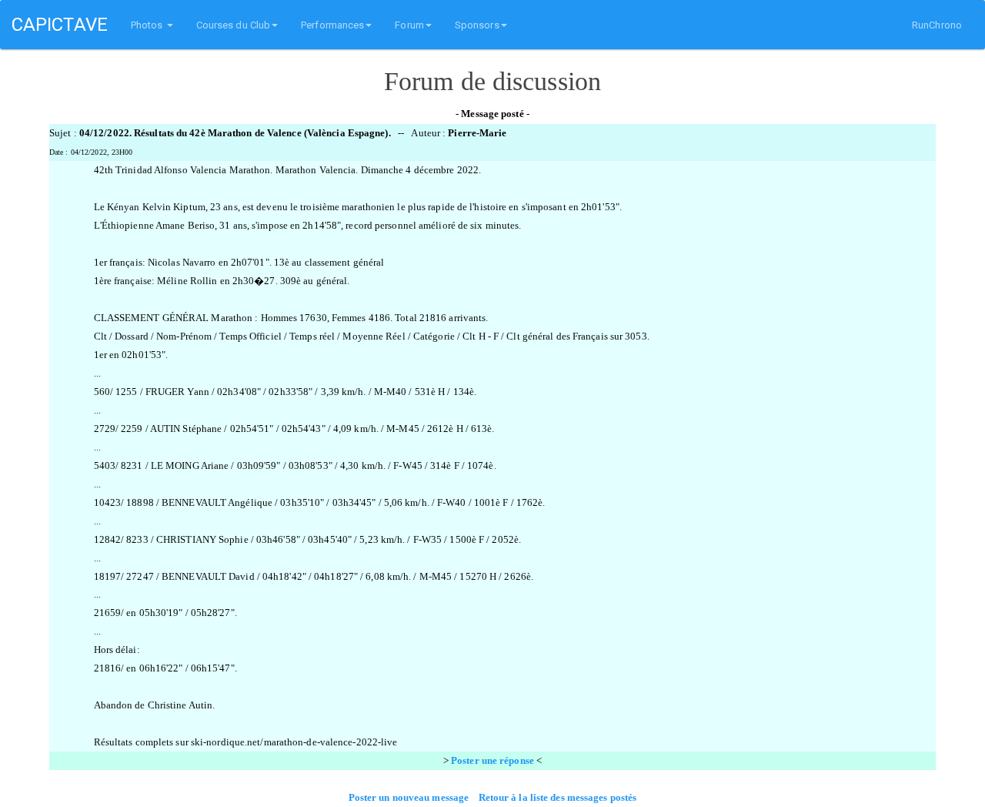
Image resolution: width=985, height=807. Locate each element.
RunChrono (937, 25)
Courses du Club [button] (233, 25)
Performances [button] (332, 25)
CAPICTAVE (60, 24)
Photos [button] (148, 25)
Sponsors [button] (477, 25)
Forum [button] (409, 25)
